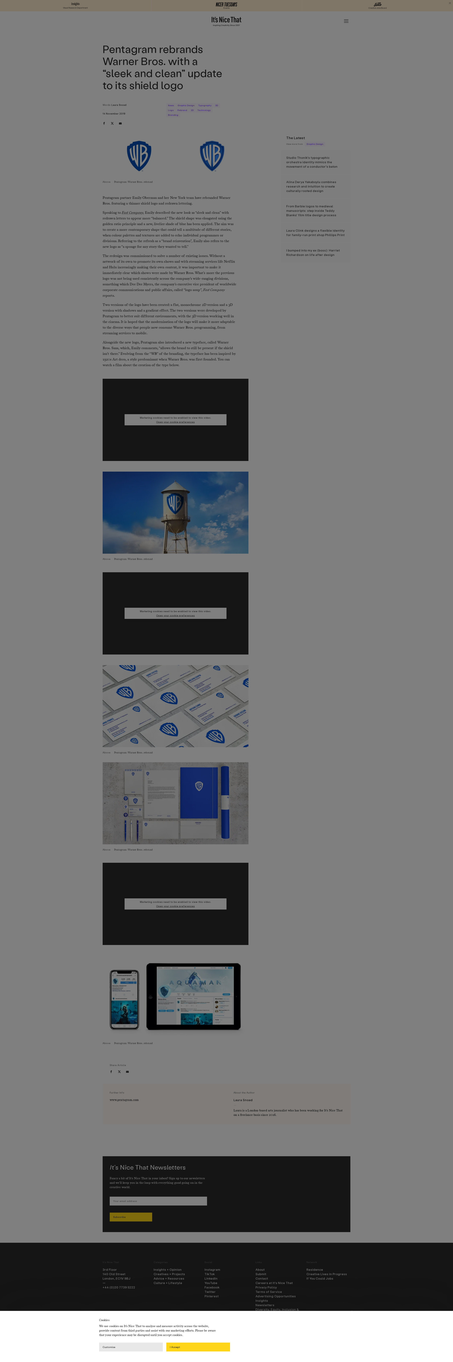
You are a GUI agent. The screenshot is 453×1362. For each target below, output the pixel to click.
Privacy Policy (266, 1287)
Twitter (210, 1291)
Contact (262, 1278)
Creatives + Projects (169, 1274)
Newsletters (265, 1305)
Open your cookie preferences (175, 422)
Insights (262, 1300)
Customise (109, 1347)
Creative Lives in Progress (326, 1274)
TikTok (210, 1274)
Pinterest (212, 1296)
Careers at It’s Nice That (274, 1283)
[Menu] (346, 21)
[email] (120, 123)
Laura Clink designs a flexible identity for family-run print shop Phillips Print (315, 233)
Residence (314, 1269)
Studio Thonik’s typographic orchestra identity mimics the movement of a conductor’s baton (312, 162)
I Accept (175, 1347)
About (260, 1269)
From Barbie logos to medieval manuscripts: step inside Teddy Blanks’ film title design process (311, 210)
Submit (261, 1274)
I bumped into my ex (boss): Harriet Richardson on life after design (313, 252)
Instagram (212, 1269)
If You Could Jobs (319, 1278)
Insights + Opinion (168, 1269)
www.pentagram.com (124, 1099)
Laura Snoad (119, 105)
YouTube (211, 1283)
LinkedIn (211, 1278)
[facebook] (104, 123)
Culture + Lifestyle (168, 1283)
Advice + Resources (169, 1278)
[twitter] (112, 123)
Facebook (212, 1287)
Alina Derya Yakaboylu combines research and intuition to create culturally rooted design (311, 186)
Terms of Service (269, 1291)
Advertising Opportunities (276, 1296)
